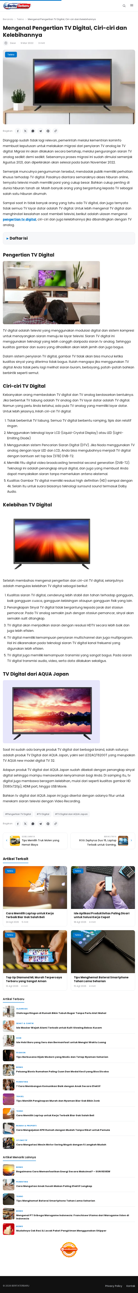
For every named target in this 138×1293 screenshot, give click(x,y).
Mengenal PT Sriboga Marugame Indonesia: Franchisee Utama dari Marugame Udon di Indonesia (72, 1217)
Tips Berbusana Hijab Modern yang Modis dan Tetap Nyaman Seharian (62, 1057)
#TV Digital (43, 814)
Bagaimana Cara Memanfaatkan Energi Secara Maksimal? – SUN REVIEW (63, 1171)
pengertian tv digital (19, 219)
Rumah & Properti (26, 1125)
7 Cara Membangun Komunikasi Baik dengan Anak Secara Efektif (58, 1086)
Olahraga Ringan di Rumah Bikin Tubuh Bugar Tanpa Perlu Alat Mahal (61, 1013)
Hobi (18, 1038)
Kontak (130, 1286)
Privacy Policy (113, 1286)
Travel (20, 1096)
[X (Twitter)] (25, 131)
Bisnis (19, 1067)
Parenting (22, 1081)
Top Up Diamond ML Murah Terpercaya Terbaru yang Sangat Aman (34, 979)
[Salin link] (55, 131)
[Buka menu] (131, 6)
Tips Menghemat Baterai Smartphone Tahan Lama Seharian (101, 979)
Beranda (8, 19)
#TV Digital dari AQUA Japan (71, 814)
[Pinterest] (48, 131)
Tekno (20, 19)
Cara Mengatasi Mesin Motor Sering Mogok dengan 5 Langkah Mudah (61, 1144)
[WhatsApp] (33, 131)
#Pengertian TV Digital (18, 814)
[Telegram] (40, 131)
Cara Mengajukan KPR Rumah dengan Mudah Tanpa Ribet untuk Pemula (63, 1130)
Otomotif (21, 1140)
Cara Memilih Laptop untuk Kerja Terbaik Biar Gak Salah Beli (30, 915)
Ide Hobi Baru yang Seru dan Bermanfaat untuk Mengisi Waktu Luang (61, 1042)
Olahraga (22, 1008)
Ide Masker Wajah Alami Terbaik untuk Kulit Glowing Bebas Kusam (59, 1027)
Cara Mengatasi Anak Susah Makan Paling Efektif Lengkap (54, 1186)
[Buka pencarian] (124, 6)
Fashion (20, 1052)
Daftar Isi (19, 238)
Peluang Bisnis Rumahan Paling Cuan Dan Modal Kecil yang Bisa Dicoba (62, 1071)
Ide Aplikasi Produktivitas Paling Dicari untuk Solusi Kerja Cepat (101, 915)
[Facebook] (18, 131)
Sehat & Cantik (25, 1023)
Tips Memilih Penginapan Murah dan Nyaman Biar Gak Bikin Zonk (58, 1100)
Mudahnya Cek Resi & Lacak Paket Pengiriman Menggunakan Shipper (61, 1230)
